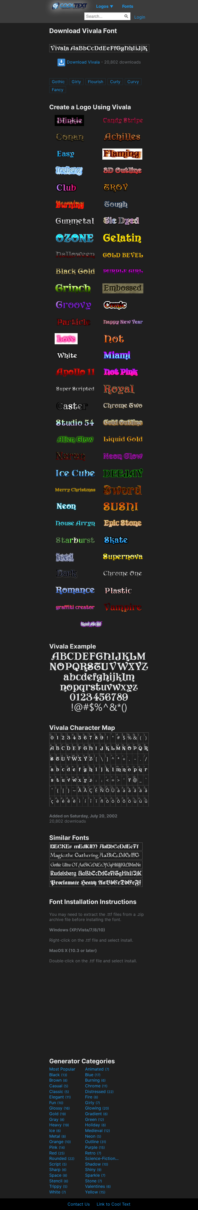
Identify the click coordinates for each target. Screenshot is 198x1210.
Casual (58, 1085)
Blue (93, 1074)
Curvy (133, 81)
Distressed (99, 1091)
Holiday (95, 1124)
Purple (95, 1147)
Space (58, 1175)
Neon (93, 1136)
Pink (57, 1147)
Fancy (57, 89)
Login (139, 17)
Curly (115, 81)
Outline (95, 1141)
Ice (55, 1130)
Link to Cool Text (113, 1204)
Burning (95, 1080)
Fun (56, 1102)
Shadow (96, 1164)
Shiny (93, 1169)
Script (58, 1164)
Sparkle (95, 1175)
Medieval (97, 1130)
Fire (91, 1096)
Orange (60, 1141)
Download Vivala (82, 62)
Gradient (96, 1113)
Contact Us (79, 1204)
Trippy (58, 1186)
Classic (59, 1091)
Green (94, 1119)
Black (58, 1074)
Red (57, 1153)
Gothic (58, 81)
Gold (57, 1113)
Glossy (59, 1108)
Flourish (95, 81)
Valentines (98, 1186)
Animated (97, 1069)
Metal (57, 1136)
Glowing (97, 1108)
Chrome (96, 1085)
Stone (93, 1180)
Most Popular (62, 1069)
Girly (76, 81)
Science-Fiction (102, 1158)
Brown (58, 1080)
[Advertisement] (24, 104)
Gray (56, 1119)
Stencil (58, 1180)
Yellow (95, 1192)
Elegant (60, 1096)
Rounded (62, 1158)
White (57, 1192)
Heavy (59, 1124)
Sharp (58, 1169)
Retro (93, 1153)
